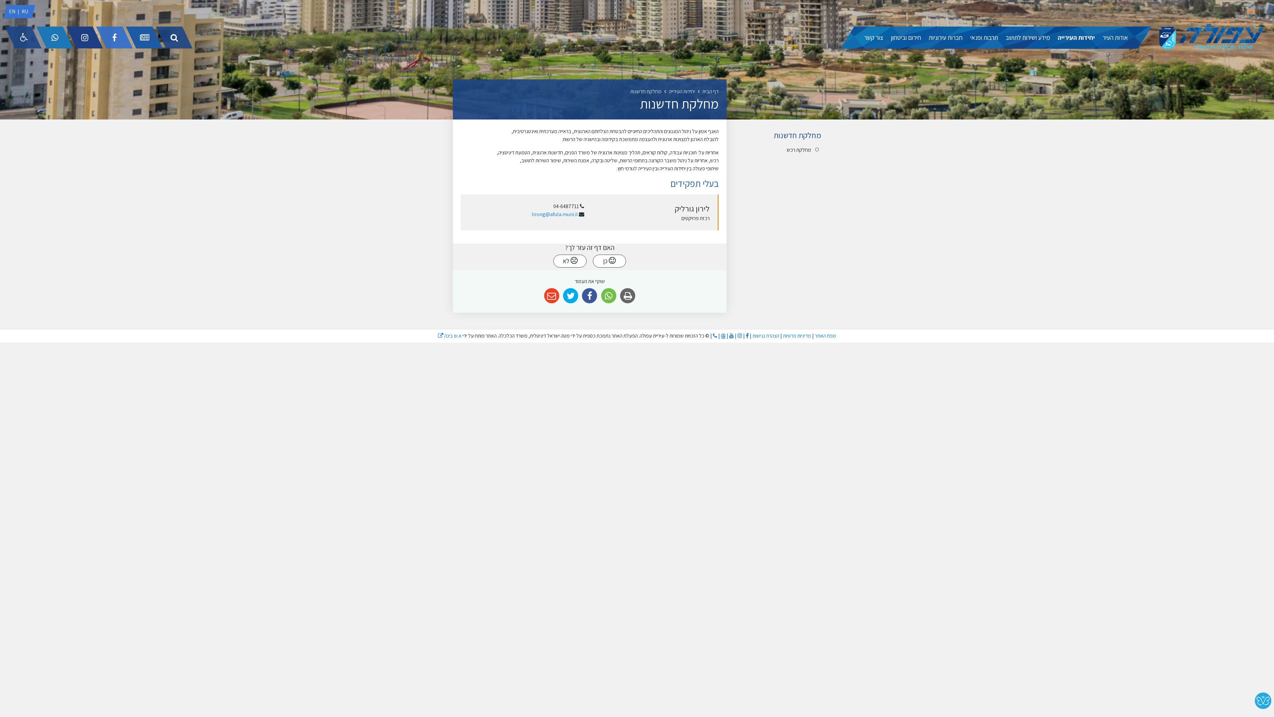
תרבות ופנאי (984, 37)
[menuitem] (1115, 38)
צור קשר (873, 37)
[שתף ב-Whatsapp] (608, 296)
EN (12, 11)
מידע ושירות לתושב (1028, 37)
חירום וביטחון (906, 37)
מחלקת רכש (799, 149)
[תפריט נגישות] (23, 37)
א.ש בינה (449, 335)
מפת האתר (825, 335)
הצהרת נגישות (765, 335)
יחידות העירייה (1076, 37)
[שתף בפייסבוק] (590, 296)
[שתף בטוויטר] (571, 296)
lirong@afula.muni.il (554, 214)
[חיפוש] (174, 37)
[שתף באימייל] (551, 296)
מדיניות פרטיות (796, 335)
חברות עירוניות (945, 37)
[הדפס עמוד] (627, 296)
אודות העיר (1115, 37)
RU (25, 11)
